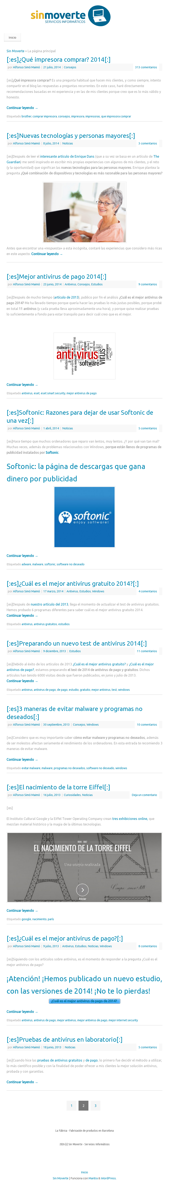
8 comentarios (147, 946)
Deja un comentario (144, 795)
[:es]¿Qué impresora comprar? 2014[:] (59, 59)
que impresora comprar (116, 116)
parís (51, 919)
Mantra (93, 1178)
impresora (77, 116)
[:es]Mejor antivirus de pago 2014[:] (57, 276)
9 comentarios (147, 284)
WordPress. (108, 1178)
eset (37, 393)
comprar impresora (45, 116)
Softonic (52, 452)
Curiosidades (72, 795)
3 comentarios (147, 143)
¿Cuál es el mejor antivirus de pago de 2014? (84, 1001)
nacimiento (39, 919)
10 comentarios (147, 724)
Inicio (12, 37)
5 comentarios (147, 428)
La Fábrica (61, 1130)
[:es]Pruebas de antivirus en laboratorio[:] (65, 1039)
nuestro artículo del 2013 (49, 604)
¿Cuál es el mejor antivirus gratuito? (99, 664)
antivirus (27, 393)
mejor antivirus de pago (82, 393)
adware (26, 564)
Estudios (97, 284)
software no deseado (70, 564)
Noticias (67, 143)
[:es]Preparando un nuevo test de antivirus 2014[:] (77, 643)
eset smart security (53, 393)
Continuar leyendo (22, 108)
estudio (74, 689)
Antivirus (70, 284)
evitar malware (31, 768)
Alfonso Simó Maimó (26, 67)
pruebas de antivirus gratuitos (59, 1060)
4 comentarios (147, 591)
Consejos (70, 67)
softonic (50, 564)
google (26, 919)
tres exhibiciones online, (130, 819)
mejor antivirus (101, 689)
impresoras (93, 116)
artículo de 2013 (66, 297)
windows (124, 689)
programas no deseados (69, 768)
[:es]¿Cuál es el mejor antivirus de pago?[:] (65, 938)
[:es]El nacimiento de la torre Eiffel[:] (58, 787)
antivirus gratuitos (45, 624)
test (114, 689)
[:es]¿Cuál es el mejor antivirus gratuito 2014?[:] (73, 583)
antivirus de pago (45, 689)
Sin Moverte (15, 51)
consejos (64, 116)
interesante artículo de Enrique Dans (67, 156)
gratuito (85, 689)
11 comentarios (147, 651)
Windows (98, 591)
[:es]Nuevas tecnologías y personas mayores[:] (71, 135)
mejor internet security (123, 1020)
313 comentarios (146, 67)
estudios (64, 624)
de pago (62, 689)
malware (37, 564)
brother (26, 116)
